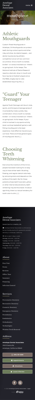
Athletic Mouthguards (16, 36)
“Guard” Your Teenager (16, 97)
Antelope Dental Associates (17, 388)
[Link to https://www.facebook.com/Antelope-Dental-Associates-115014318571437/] (14, 383)
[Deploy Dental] (19, 392)
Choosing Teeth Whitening (13, 154)
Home (13, 20)
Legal (28, 388)
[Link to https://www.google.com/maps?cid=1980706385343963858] (20, 383)
